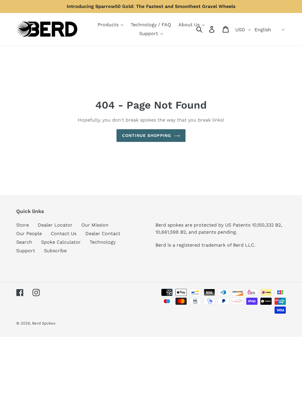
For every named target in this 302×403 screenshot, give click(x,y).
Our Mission (95, 225)
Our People (29, 233)
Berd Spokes (43, 323)
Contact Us (63, 233)
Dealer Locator (55, 225)
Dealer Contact (102, 233)
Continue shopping (146, 135)
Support (25, 250)
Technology (103, 242)
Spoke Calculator (61, 242)
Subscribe (55, 250)
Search (24, 242)
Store (22, 225)
